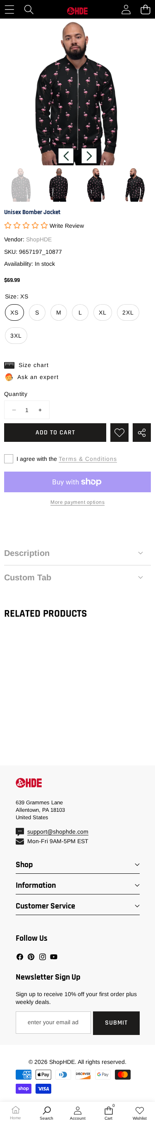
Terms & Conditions (88, 458)
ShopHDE (39, 239)
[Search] (28, 9)
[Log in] (126, 9)
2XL (128, 312)
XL (103, 312)
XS (14, 312)
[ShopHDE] (77, 9)
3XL (16, 335)
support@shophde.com (57, 831)
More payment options (77, 502)
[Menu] (9, 9)
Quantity (15, 394)
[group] (21, 184)
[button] (145, 9)
